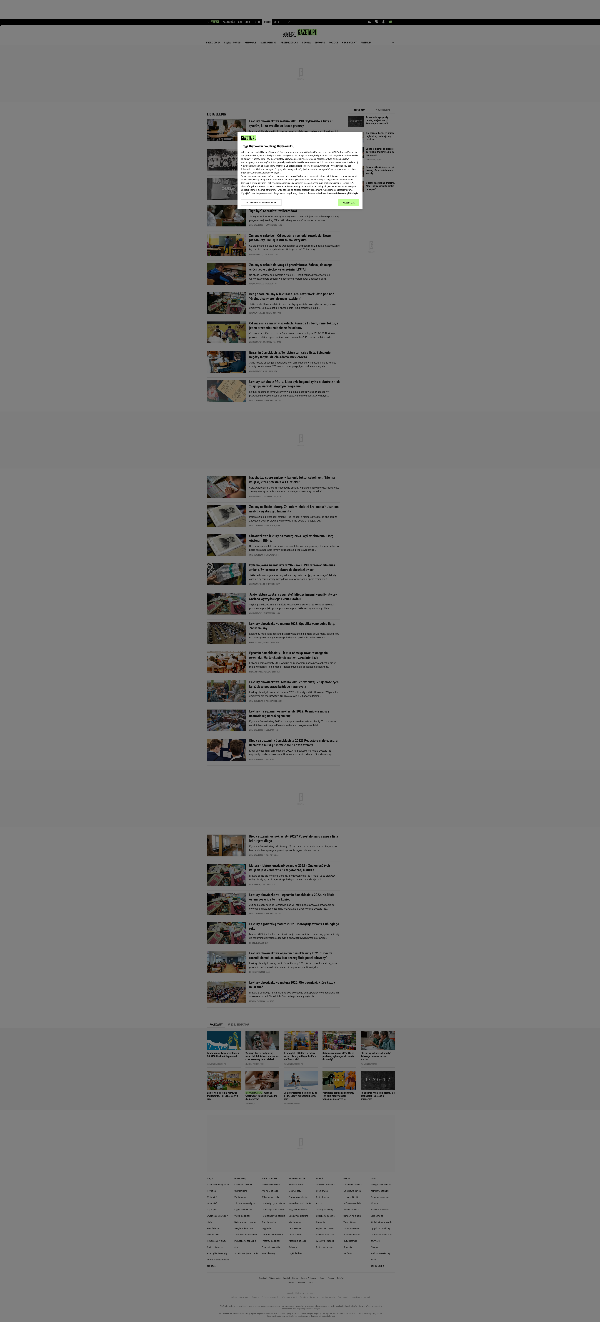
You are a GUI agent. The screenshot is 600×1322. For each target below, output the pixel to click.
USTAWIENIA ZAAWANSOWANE (261, 202)
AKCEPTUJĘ (349, 202)
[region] (300, 170)
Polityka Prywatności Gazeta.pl (333, 193)
